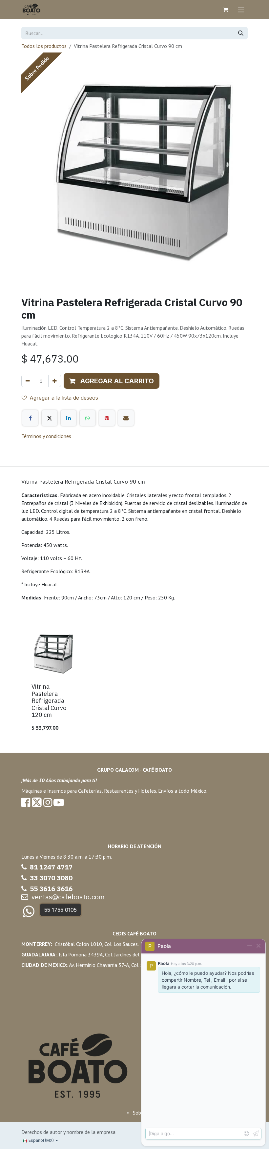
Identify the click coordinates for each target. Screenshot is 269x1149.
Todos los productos (44, 46)
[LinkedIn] (68, 418)
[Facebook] (30, 418)
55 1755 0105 (60, 910)
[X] (49, 418)
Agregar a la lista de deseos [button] (64, 397)
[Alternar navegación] (241, 9)
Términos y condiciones (46, 436)
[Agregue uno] (54, 381)
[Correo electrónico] (126, 418)
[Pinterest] (107, 418)
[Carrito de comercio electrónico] (225, 9)
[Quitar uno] (27, 381)
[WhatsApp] (87, 418)
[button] (111, 381)
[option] (134, 682)
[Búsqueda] (241, 33)
